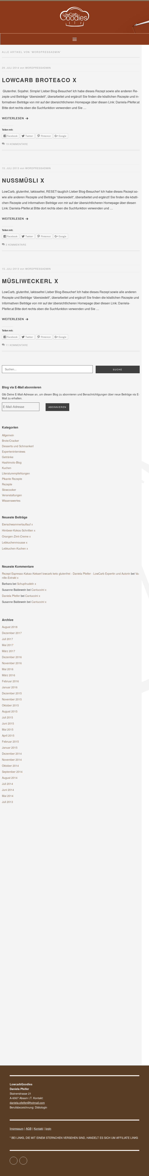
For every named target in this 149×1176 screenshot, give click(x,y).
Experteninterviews (13, 451)
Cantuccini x (38, 590)
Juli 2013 (7, 802)
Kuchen (6, 468)
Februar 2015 (10, 741)
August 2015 (9, 711)
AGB (28, 1128)
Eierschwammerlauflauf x (17, 524)
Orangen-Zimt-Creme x (16, 536)
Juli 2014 (7, 784)
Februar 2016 (10, 681)
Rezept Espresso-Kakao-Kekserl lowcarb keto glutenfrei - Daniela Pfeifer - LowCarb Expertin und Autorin (66, 573)
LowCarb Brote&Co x (39, 80)
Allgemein (8, 435)
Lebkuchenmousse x (14, 542)
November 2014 (12, 759)
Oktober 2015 (10, 705)
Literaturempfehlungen (16, 473)
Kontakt (38, 1128)
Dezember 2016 (12, 657)
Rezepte (7, 484)
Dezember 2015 (12, 693)
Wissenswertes (11, 500)
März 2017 (8, 651)
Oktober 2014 (10, 766)
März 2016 (8, 675)
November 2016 (12, 663)
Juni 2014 (8, 790)
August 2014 (9, 778)
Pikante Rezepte (12, 479)
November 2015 (12, 699)
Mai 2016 (7, 669)
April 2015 (8, 735)
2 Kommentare (16, 244)
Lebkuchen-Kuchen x (15, 548)
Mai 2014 (7, 796)
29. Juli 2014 (10, 67)
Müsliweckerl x (30, 281)
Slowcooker (9, 490)
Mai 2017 (7, 645)
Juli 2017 (7, 639)
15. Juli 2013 (10, 168)
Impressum (16, 1128)
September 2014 (12, 772)
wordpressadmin (38, 67)
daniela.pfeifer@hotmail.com (27, 1103)
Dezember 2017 (12, 633)
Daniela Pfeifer (11, 596)
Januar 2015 (9, 747)
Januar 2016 (9, 687)
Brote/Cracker (10, 441)
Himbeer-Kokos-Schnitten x (18, 530)
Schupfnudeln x (26, 584)
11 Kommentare (17, 345)
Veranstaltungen (12, 495)
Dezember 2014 (12, 753)
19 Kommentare (17, 144)
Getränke (7, 457)
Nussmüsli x (23, 180)
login (48, 1128)
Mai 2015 (7, 729)
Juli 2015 (7, 717)
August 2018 (9, 627)
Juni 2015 (8, 723)
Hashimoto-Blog (12, 462)
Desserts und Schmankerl (18, 446)
